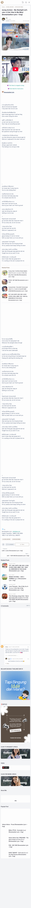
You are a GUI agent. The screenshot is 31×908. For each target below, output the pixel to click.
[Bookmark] (3, 544)
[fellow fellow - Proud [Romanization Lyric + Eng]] (15, 822)
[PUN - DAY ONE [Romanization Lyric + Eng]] (5, 849)
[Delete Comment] (28, 647)
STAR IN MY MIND (16, 539)
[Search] (26, 2)
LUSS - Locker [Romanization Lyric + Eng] (12, 550)
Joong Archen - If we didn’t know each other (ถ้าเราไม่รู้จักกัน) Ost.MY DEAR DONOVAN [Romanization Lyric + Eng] (18, 289)
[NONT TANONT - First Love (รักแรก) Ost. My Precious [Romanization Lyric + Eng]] (5, 857)
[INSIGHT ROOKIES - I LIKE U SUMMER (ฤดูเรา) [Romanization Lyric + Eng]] (4, 579)
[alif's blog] (2, 2)
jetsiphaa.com (16, 531)
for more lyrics (16, 88)
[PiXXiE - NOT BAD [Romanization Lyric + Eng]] (4, 284)
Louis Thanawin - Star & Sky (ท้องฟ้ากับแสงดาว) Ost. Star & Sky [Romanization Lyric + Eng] (18, 588)
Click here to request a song (16, 85)
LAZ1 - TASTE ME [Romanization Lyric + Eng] (18, 555)
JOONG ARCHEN (6, 539)
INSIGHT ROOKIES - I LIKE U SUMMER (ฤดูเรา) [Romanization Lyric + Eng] (17, 578)
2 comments (11, 544)
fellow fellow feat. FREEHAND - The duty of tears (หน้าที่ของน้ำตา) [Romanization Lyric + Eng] (18, 839)
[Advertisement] (15, 166)
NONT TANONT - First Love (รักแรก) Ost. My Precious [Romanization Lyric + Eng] (18, 854)
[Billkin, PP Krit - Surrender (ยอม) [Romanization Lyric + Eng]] (5, 834)
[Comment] (28, 605)
